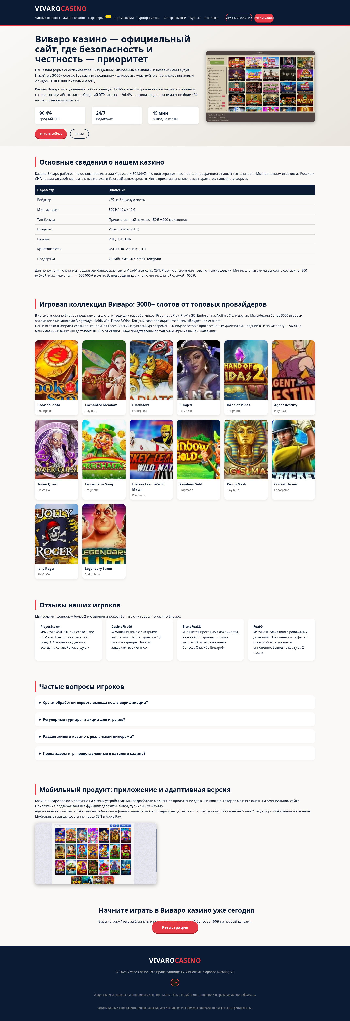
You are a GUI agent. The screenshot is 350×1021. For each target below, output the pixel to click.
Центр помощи (174, 18)
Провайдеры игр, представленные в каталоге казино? (94, 753)
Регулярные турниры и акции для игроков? (84, 719)
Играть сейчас (51, 133)
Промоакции (124, 18)
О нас (79, 134)
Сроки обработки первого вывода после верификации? (95, 702)
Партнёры (99, 17)
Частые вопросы (47, 18)
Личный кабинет (239, 18)
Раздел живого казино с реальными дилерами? (88, 736)
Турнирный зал (148, 18)
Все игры (211, 18)
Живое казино (74, 18)
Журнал (195, 18)
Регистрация (264, 17)
